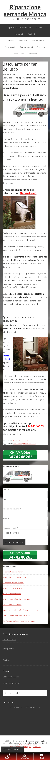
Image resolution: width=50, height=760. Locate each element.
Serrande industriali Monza (13, 583)
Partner (7, 660)
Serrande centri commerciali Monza (17, 615)
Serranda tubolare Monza (13, 572)
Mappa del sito (35, 746)
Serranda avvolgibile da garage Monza (17, 599)
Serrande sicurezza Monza (13, 588)
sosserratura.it (9, 639)
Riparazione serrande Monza (25, 10)
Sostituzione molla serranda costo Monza (19, 621)
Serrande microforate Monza (14, 577)
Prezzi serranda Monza (12, 593)
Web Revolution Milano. (27, 745)
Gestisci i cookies (12, 749)
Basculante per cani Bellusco (24, 443)
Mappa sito (8, 648)
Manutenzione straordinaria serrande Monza (20, 610)
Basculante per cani (20, 440)
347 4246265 (13, 676)
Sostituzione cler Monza (12, 604)
